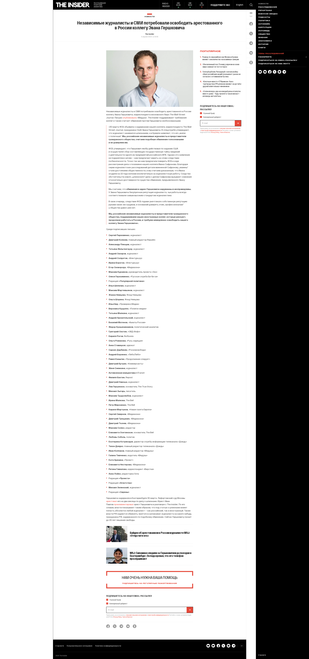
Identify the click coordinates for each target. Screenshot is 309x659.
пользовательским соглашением (136, 615)
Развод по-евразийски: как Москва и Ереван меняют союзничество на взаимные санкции (220, 58)
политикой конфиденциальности (158, 615)
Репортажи (265, 10)
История (263, 44)
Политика (264, 20)
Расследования (267, 7)
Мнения (262, 37)
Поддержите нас (220, 5)
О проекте (60, 646)
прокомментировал (124, 504)
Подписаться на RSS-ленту (274, 64)
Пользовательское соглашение (79, 646)
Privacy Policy (117, 617)
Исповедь (264, 31)
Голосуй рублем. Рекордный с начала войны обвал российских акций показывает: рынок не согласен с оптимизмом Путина (222, 74)
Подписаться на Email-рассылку (277, 60)
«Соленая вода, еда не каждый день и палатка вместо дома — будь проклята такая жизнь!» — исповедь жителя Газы (222, 93)
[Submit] (190, 610)
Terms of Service (127, 617)
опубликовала (130, 117)
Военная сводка (268, 14)
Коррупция (264, 27)
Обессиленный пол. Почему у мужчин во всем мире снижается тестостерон (221, 65)
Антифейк (264, 24)
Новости (149, 16)
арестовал (111, 501)
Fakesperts (265, 57)
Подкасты (264, 17)
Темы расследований (271, 53)
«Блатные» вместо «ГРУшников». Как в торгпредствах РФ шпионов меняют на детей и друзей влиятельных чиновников (222, 83)
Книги (262, 48)
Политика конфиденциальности (108, 646)
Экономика (265, 41)
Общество (264, 34)
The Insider (149, 34)
